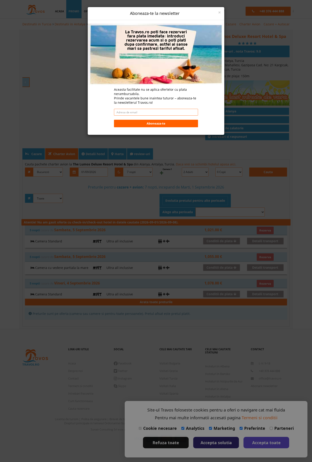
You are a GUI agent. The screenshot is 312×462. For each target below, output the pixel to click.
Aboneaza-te (156, 123)
